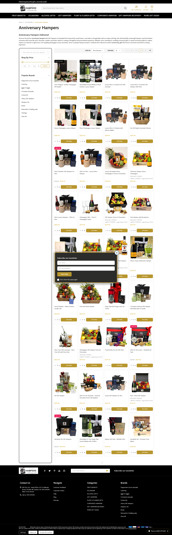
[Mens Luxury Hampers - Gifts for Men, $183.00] (65, 199)
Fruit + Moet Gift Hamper (138, 391)
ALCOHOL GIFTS (48, 15)
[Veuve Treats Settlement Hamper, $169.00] (141, 243)
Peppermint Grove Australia (30, 81)
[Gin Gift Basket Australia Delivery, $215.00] (141, 110)
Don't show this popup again (68, 279)
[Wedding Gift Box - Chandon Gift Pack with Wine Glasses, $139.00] (65, 510)
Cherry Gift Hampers (27, 98)
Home (21, 22)
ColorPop (24, 84)
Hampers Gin (25, 102)
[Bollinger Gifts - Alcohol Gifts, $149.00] (65, 464)
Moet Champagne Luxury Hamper (90, 123)
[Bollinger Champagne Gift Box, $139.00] (141, 510)
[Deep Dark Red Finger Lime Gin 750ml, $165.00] (116, 288)
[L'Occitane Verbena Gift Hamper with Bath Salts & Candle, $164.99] (141, 288)
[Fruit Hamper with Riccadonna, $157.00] (141, 199)
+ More (63, 485)
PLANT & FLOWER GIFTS (84, 15)
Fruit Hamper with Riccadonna (139, 213)
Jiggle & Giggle (25, 88)
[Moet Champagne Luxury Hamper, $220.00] (91, 110)
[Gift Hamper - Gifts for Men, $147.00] (116, 464)
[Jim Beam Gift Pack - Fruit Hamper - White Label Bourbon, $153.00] (116, 243)
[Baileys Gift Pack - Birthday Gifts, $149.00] (116, 421)
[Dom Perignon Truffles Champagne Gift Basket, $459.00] (65, 66)
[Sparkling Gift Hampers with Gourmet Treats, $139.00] (141, 464)
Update (45, 66)
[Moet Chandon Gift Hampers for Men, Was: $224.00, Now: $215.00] (65, 153)
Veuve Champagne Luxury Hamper (65, 123)
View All (24, 116)
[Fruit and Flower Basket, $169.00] (91, 288)
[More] (25, 15)
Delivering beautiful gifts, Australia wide (32, 2)
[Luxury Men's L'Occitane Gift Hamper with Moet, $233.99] (141, 66)
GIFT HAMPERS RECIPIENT (130, 15)
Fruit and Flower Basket (87, 302)
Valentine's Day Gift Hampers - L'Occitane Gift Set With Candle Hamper (89, 480)
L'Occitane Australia (27, 91)
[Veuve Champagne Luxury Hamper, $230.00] (65, 110)
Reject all (33, 532)
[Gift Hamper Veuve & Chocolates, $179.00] (116, 199)
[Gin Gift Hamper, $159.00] (65, 378)
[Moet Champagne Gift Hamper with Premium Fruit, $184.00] (91, 243)
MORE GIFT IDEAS (151, 15)
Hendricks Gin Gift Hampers (62, 435)
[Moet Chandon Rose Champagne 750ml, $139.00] (116, 510)
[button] (117, 253)
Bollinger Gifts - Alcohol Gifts (63, 478)
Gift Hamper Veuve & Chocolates (115, 213)
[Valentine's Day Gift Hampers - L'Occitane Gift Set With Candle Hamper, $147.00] (91, 464)
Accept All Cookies (46, 532)
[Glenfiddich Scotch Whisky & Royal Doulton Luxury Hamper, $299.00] (91, 66)
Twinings (24, 113)
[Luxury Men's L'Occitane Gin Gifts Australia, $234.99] (116, 66)
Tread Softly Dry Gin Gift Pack (114, 345)
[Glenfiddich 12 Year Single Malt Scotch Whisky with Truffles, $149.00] (91, 421)
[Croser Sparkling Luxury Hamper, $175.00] (65, 243)
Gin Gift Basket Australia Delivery (140, 123)
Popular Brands (28, 75)
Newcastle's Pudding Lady (29, 109)
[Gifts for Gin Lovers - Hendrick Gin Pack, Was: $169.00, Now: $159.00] (141, 332)
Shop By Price (27, 57)
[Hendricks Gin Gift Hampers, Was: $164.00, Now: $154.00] (65, 421)
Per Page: (111, 50)
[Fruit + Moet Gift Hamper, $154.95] (141, 378)
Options (69, 93)
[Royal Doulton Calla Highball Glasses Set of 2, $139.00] (91, 510)
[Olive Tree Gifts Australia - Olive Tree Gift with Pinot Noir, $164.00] (65, 332)
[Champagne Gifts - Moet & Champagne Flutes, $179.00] (91, 199)
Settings (23, 532)
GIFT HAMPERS (64, 15)
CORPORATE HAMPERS (107, 15)
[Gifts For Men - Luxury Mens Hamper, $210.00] (91, 153)
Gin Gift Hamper (59, 391)
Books (23, 106)
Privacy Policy (132, 528)
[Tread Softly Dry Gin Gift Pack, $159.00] (116, 332)
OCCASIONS (33, 15)
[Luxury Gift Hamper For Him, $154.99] (116, 378)
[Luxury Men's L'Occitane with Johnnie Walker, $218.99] (116, 110)
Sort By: (88, 50)
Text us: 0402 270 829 (159, 531)
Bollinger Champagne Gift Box (139, 524)
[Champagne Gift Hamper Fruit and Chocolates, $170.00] (91, 332)
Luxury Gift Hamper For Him (113, 391)
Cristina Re (24, 95)
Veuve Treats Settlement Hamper (140, 256)
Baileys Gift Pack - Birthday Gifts (115, 435)
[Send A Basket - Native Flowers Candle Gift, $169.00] (65, 288)
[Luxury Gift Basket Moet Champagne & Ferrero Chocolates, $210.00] (116, 153)
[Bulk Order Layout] (150, 50)
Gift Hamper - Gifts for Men (113, 478)
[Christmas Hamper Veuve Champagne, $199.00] (141, 153)
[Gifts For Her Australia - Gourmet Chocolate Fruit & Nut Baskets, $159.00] (91, 378)
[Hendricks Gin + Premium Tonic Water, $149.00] (141, 421)
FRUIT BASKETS (18, 15)
